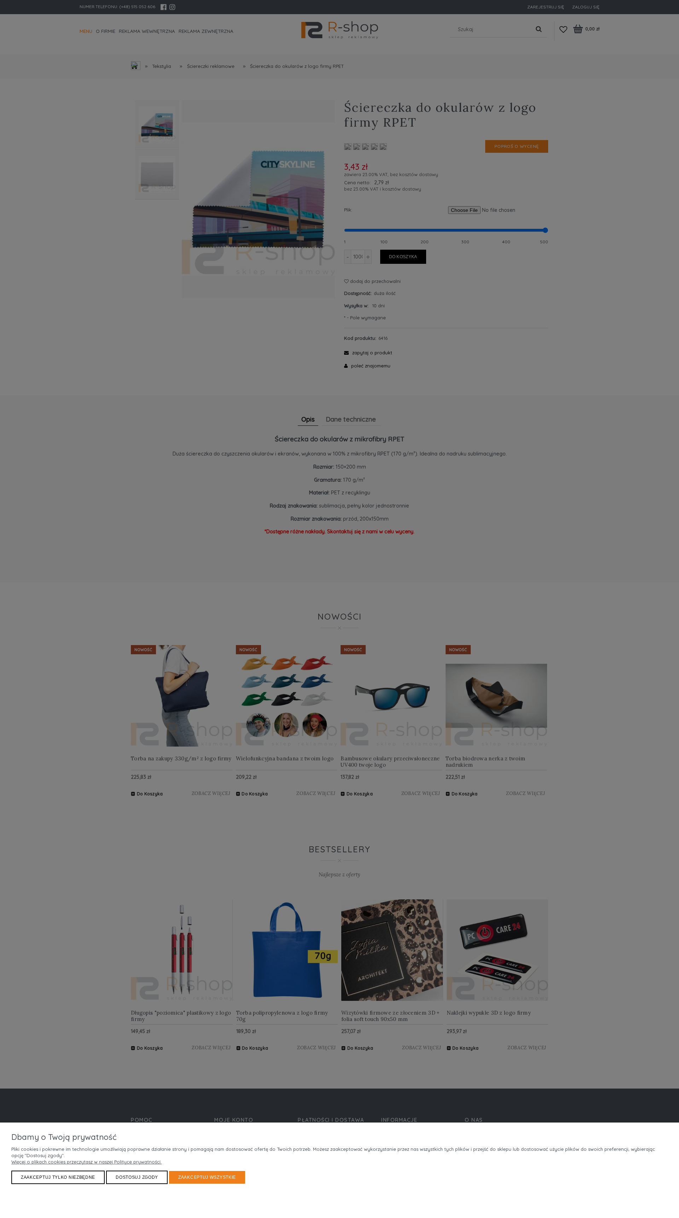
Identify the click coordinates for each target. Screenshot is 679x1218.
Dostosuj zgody (137, 1177)
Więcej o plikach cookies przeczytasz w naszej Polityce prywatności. (86, 1162)
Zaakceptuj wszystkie (207, 1177)
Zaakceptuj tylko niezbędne (58, 1177)
